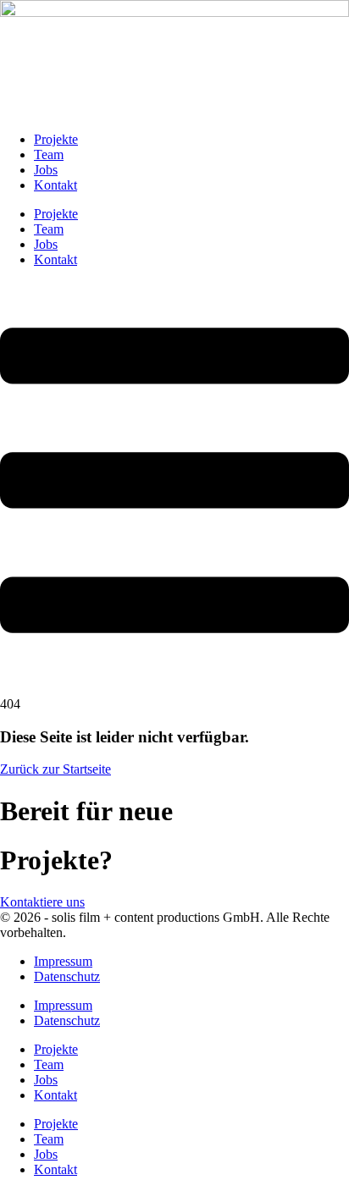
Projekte (56, 139)
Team (49, 154)
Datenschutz (67, 976)
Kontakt (55, 185)
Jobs (46, 170)
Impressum (63, 961)
